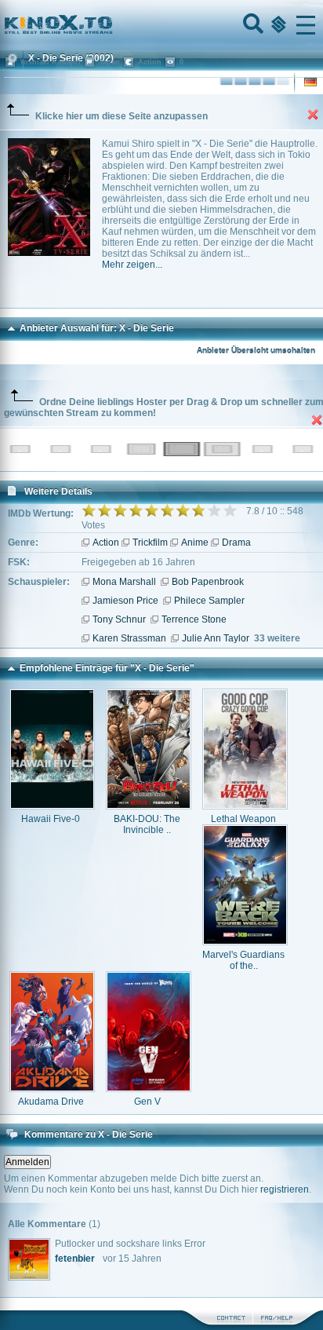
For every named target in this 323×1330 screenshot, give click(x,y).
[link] (161, 25)
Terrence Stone (194, 619)
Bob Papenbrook (208, 581)
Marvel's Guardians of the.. (243, 960)
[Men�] (305, 25)
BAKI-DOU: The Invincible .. (147, 824)
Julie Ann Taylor (215, 638)
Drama (236, 542)
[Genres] (276, 25)
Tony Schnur (119, 619)
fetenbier (75, 1258)
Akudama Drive (51, 1101)
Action (106, 542)
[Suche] (251, 25)
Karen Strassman (129, 638)
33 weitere (277, 638)
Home (111, 25)
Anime (195, 542)
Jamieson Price (125, 600)
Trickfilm (150, 542)
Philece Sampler (209, 600)
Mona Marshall (124, 581)
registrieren (284, 1189)
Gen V (147, 1101)
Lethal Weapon (243, 818)
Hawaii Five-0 (50, 818)
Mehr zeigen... (132, 264)
